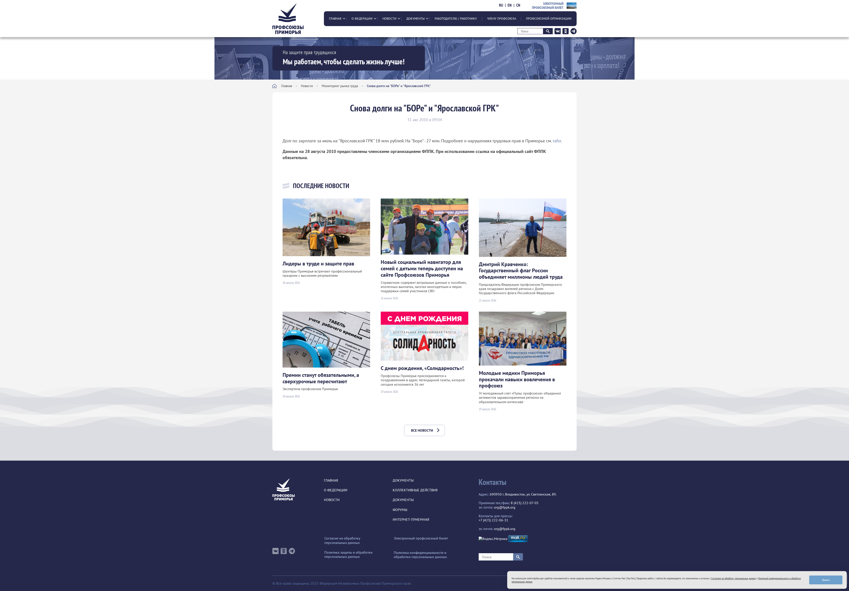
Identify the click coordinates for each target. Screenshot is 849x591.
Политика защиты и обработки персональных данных (348, 554)
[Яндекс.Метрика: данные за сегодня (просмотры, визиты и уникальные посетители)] (493, 539)
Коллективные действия (415, 490)
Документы (415, 19)
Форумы (400, 510)
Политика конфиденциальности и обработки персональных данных (420, 555)
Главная (335, 19)
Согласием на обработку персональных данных (733, 578)
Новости (389, 19)
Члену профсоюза (501, 19)
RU (501, 5)
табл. (557, 141)
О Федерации (362, 19)
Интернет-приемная (411, 519)
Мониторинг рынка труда (340, 86)
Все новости (422, 430)
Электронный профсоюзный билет (421, 538)
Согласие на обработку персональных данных (342, 540)
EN (510, 5)
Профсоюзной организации (549, 19)
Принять (826, 579)
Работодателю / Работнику (456, 19)
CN (518, 5)
